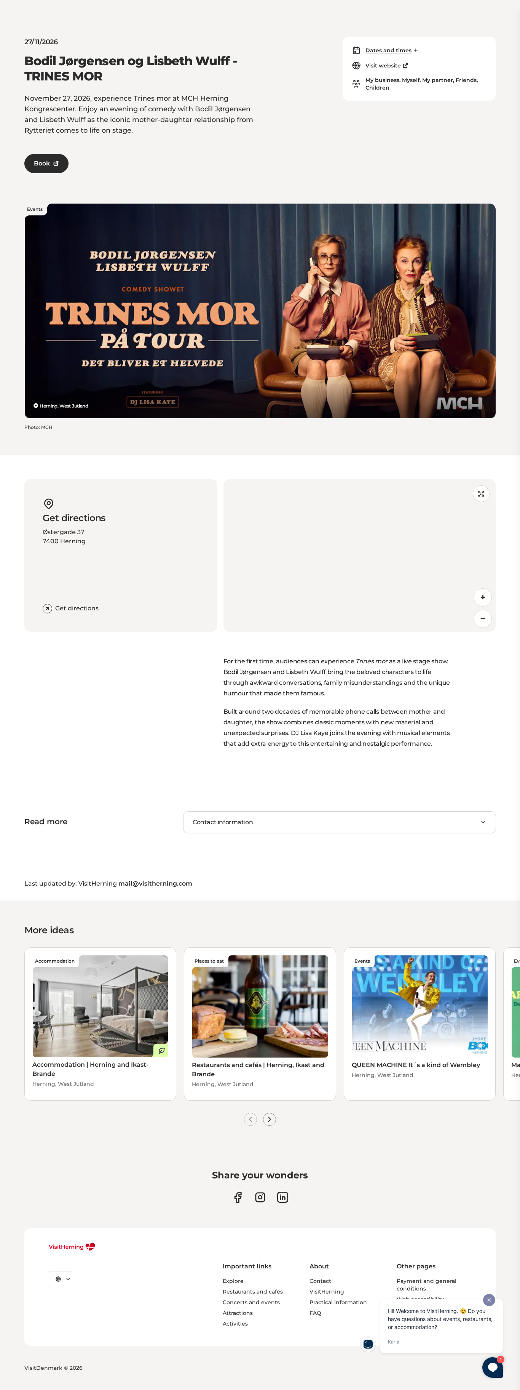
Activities (235, 1323)
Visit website (383, 65)
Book (42, 163)
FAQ (315, 1313)
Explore (233, 1281)
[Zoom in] (483, 597)
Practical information (338, 1302)
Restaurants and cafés (253, 1291)
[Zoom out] (483, 619)
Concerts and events (251, 1302)
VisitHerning (326, 1291)
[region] (359, 555)
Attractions (238, 1313)
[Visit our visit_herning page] (260, 1197)
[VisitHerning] (72, 1246)
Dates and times (388, 50)
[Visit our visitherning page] (237, 1197)
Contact (320, 1281)
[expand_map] (481, 493)
